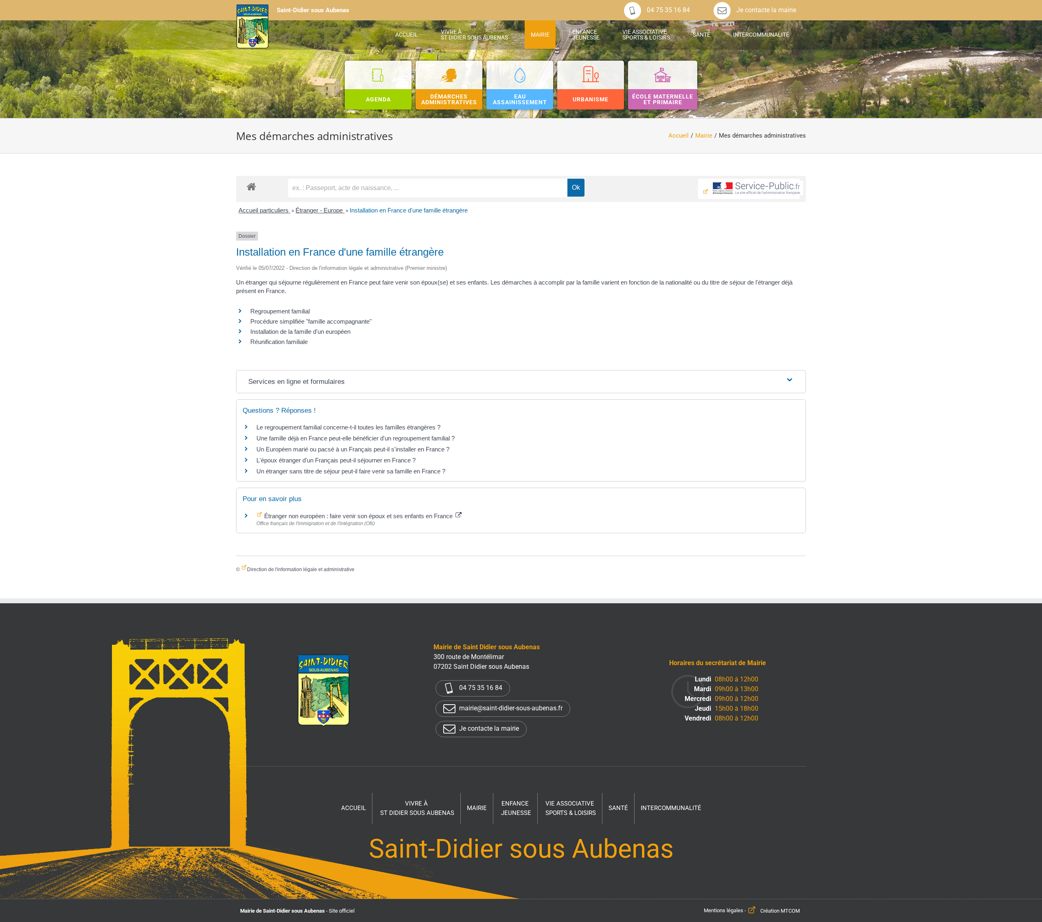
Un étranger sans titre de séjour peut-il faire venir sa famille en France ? (350, 471)
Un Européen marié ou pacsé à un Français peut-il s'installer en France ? (352, 449)
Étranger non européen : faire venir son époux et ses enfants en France (358, 515)
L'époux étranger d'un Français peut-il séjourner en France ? (336, 460)
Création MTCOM (780, 911)
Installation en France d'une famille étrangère (409, 210)
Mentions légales (723, 911)
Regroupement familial (280, 311)
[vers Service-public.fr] (749, 189)
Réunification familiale (279, 341)
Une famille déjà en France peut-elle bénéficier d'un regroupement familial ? (355, 438)
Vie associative (570, 808)
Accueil (353, 808)
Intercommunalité (671, 808)
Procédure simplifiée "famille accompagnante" (311, 321)
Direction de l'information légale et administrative (301, 569)
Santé (618, 808)
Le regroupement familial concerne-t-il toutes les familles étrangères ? (348, 427)
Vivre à (417, 808)
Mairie (477, 808)
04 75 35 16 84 (667, 10)
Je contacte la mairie (765, 10)
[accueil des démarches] (251, 186)
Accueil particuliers (264, 210)
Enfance (516, 808)
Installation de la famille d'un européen (300, 331)
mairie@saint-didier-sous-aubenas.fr (510, 708)
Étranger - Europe (320, 210)
